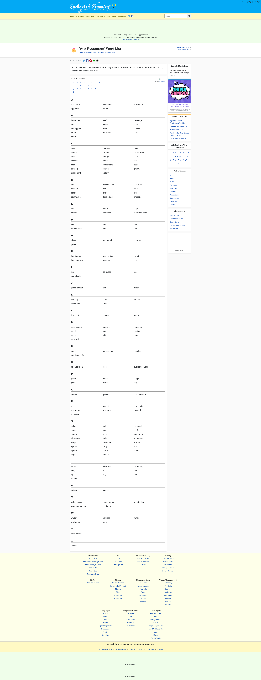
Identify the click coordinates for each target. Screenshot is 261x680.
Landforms (168, 595)
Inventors (130, 623)
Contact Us (142, 649)
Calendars (155, 616)
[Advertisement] (130, 26)
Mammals (143, 589)
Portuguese (105, 629)
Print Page (257, 2)
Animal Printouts (118, 583)
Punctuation (174, 228)
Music (155, 635)
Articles (172, 205)
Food (80, 52)
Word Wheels (155, 638)
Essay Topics (168, 562)
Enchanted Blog (93, 574)
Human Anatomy (143, 586)
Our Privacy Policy (120, 649)
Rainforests (143, 595)
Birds (118, 592)
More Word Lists (183, 49)
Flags (130, 616)
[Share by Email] (94, 60)
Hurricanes (168, 592)
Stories (143, 565)
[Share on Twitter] (84, 60)
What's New (89, 16)
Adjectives (173, 188)
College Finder (155, 619)
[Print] (97, 60)
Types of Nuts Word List (178, 126)
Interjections (174, 201)
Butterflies (118, 595)
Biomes (118, 589)
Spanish (105, 632)
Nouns (172, 178)
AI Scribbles (162, 81)
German (105, 619)
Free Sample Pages (103, 16)
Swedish (105, 635)
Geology (168, 589)
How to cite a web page (105, 649)
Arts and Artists (155, 613)
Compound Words (176, 219)
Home (72, 16)
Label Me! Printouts (156, 629)
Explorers (130, 613)
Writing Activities (168, 568)
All (170, 175)
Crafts (118, 558)
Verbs (172, 182)
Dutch (105, 613)
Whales (143, 601)
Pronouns (173, 185)
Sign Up (248, 2)
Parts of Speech (168, 571)
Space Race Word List (178, 139)
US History (130, 626)
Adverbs (173, 192)
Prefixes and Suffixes (177, 225)
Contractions (174, 222)
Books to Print (93, 568)
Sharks (143, 598)
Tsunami (168, 601)
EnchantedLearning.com (142, 644)
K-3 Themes (118, 562)
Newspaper (168, 565)
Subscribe (122, 16)
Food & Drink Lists (98, 52)
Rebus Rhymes (143, 562)
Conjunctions (174, 198)
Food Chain (143, 583)
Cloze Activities (168, 558)
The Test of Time (93, 583)
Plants (143, 592)
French (105, 616)
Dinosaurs (118, 598)
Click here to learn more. (130, 40)
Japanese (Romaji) (105, 626)
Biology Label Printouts (118, 586)
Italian (105, 623)
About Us (151, 649)
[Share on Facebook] (87, 60)
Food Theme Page (182, 47)
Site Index (80, 16)
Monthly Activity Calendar (93, 565)
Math (155, 632)
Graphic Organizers (156, 626)
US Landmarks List (176, 130)
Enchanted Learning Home (93, 562)
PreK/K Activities (143, 558)
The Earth (168, 586)
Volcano (168, 604)
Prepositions (174, 195)
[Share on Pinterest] (90, 60)
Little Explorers (118, 565)
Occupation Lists (110, 52)
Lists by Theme (87, 52)
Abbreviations (175, 215)
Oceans (168, 598)
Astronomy (168, 583)
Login (242, 2)
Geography (131, 619)
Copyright (112, 644)
